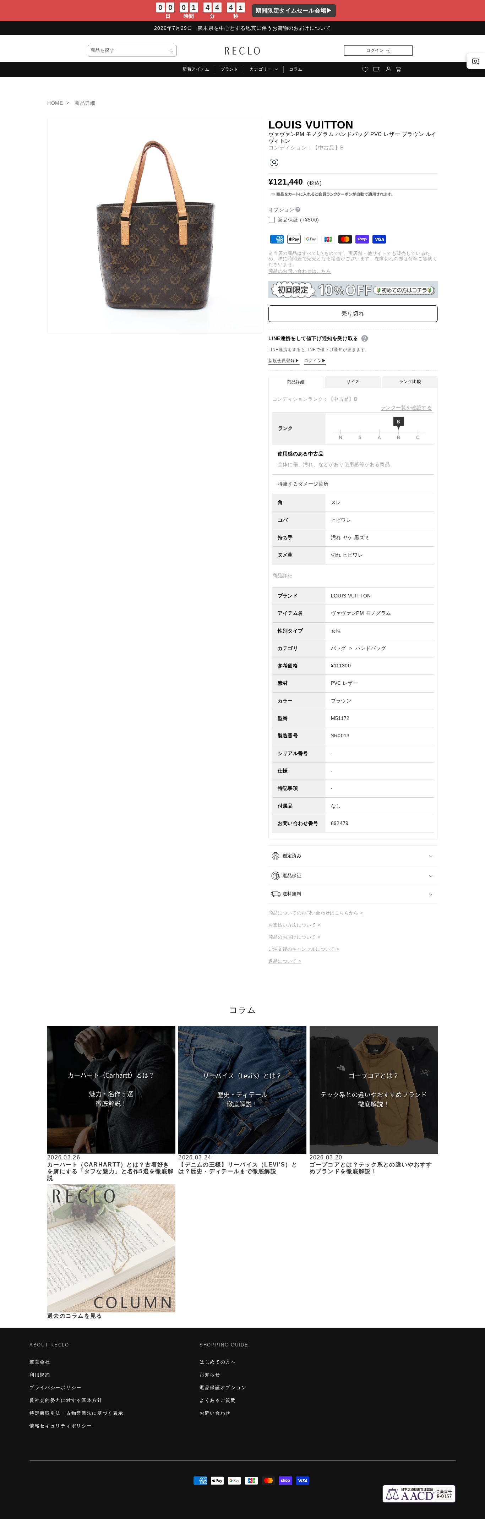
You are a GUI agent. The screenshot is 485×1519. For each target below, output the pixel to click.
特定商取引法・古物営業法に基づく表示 (76, 1413)
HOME (55, 103)
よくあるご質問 (218, 1400)
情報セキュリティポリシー (60, 1425)
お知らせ (210, 1374)
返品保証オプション (223, 1387)
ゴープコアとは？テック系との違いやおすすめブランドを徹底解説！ (371, 1167)
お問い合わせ (215, 1413)
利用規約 (39, 1374)
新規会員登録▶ (284, 360)
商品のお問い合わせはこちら (299, 271)
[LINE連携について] (364, 338)
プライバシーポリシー (55, 1387)
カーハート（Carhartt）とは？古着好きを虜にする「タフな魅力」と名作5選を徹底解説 (110, 1171)
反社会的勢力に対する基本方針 (66, 1400)
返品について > (284, 961)
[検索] (171, 50)
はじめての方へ (218, 1362)
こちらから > (349, 913)
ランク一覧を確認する (406, 407)
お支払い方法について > (294, 925)
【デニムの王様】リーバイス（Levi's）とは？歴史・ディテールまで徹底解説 (238, 1167)
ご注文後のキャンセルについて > (303, 949)
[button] (263, 69)
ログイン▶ (315, 360)
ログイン (375, 50)
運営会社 (39, 1362)
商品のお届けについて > (294, 937)
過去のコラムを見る (75, 1316)
